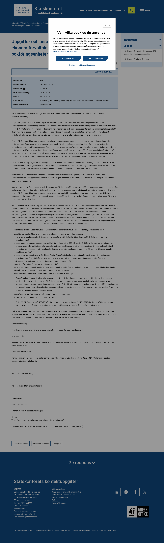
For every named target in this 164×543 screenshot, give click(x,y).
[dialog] (82, 44)
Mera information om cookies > (65, 52)
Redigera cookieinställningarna (82, 65)
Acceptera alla (68, 58)
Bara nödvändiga (96, 58)
